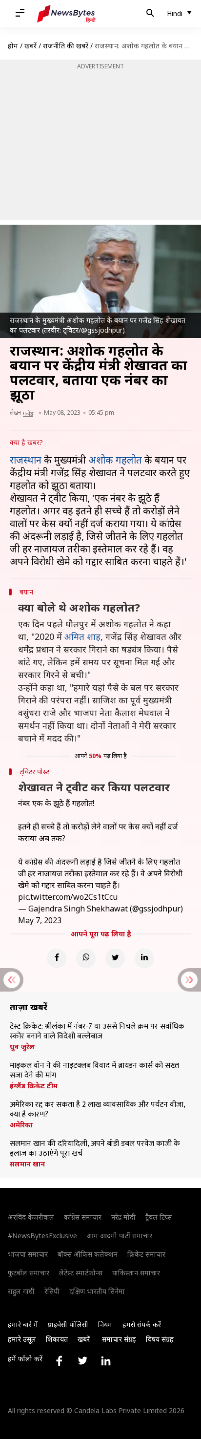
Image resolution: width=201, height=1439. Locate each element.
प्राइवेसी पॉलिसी (68, 1324)
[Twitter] (115, 958)
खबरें (30, 45)
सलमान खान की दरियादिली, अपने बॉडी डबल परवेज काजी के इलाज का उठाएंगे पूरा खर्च (95, 1149)
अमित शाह (82, 636)
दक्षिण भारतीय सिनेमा (97, 1291)
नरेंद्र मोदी (123, 1217)
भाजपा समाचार (28, 1254)
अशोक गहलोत (115, 459)
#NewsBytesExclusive (42, 1235)
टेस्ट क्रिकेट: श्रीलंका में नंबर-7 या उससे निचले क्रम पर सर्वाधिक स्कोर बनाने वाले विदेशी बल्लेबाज (97, 1031)
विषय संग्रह (160, 1339)
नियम (105, 1324)
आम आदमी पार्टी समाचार (119, 1235)
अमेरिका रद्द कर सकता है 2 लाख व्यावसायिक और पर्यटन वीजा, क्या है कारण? (97, 1110)
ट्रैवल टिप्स (158, 1217)
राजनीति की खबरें (65, 45)
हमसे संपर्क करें (141, 1324)
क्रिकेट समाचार (146, 1254)
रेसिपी (52, 1291)
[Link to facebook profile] (59, 1361)
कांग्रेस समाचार (82, 1217)
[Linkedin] (144, 958)
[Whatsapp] (86, 958)
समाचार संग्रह (119, 1339)
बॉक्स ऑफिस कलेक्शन (88, 1254)
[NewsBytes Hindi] (66, 13)
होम (13, 45)
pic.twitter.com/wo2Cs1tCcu (68, 896)
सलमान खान (27, 1164)
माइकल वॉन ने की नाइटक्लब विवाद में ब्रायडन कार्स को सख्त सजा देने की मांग (94, 1070)
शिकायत (57, 1339)
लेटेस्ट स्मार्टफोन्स (80, 1272)
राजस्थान (25, 459)
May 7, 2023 (39, 920)
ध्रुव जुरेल (22, 1046)
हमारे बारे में (23, 1324)
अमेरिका (21, 1125)
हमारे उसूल (22, 1339)
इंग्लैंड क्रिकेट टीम (34, 1085)
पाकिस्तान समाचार (136, 1272)
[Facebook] (56, 958)
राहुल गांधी (21, 1291)
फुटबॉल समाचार (28, 1272)
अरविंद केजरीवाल (31, 1217)
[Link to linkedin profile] (106, 1361)
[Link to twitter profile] (82, 1361)
